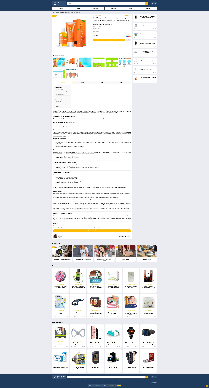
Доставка (82, 82)
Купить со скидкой (92, 230)
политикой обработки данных (111, 385)
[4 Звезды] (128, 15)
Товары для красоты (59, 12)
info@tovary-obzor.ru (154, 383)
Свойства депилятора (60, 94)
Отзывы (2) (121, 82)
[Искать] (146, 3)
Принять (119, 385)
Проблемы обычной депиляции (61, 104)
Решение (58, 106)
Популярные (95, 8)
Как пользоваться (59, 96)
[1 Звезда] (125, 15)
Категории (61, 8)
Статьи (130, 8)
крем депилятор (77, 118)
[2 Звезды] (126, 15)
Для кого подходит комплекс (61, 99)
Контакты (148, 8)
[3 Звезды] (127, 15)
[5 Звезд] (130, 15)
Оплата (101, 82)
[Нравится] (128, 40)
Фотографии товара (59, 89)
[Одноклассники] (155, 3)
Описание (63, 82)
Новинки (78, 8)
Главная (53, 12)
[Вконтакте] (152, 3)
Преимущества (58, 101)
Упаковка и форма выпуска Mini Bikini (63, 91)
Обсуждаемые (113, 8)
